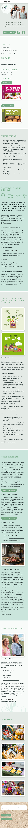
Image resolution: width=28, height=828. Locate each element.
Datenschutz (6, 819)
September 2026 (8, 106)
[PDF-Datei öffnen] (11, 92)
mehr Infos (10, 151)
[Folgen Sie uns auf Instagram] (18, 33)
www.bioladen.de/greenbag (8, 409)
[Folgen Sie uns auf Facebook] (23, 33)
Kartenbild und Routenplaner (9, 54)
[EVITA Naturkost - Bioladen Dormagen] (14, 11)
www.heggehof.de (6, 614)
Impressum (6, 815)
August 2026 (6, 82)
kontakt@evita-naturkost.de (8, 64)
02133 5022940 (10, 32)
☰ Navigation (5, 1)
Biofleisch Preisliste (9, 490)
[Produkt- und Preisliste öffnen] (12, 554)
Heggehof (20, 572)
